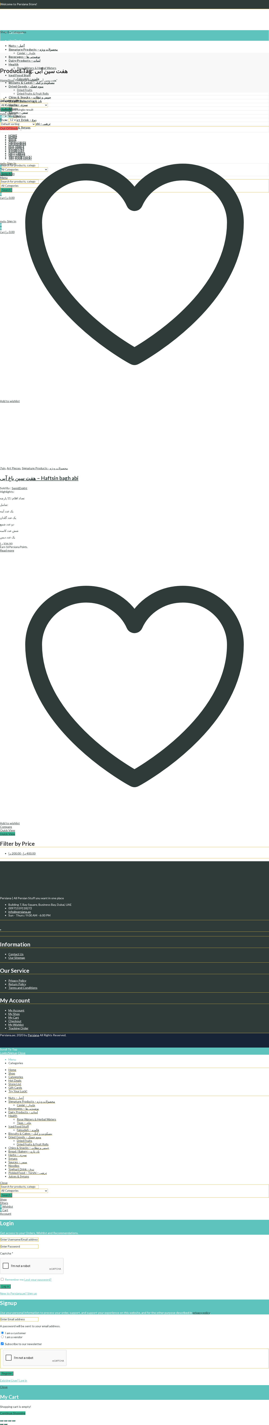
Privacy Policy (17, 980)
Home (4, 80)
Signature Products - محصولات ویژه (45, 468)
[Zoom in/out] (1, 1420)
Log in (5, 1286)
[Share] (9, 1420)
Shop (11, 80)
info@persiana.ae (19, 911)
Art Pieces (14, 468)
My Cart (13, 1017)
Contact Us (16, 954)
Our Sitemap (16, 957)
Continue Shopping (12, 1413)
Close (21, 1053)
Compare (6, 827)
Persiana (33, 1035)
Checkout (14, 1021)
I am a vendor (13, 1337)
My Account (16, 1010)
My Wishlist (16, 1024)
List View (20, 116)
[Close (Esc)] (13, 1420)
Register (7, 1373)
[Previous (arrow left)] (1, 1424)
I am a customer (15, 1333)
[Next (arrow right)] (5, 1424)
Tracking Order (18, 1028)
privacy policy (201, 1312)
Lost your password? (37, 1279)
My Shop (14, 1014)
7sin (2, 468)
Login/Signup (8, 1053)
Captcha (6, 1253)
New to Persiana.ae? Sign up (18, 1293)
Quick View (7, 830)
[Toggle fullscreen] (5, 1420)
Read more (7, 550)
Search (6, 1195)
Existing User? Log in (13, 1380)
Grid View (6, 116)
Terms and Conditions (22, 987)
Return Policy (17, 984)
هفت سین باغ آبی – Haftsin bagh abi (39, 478)
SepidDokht (19, 488)
